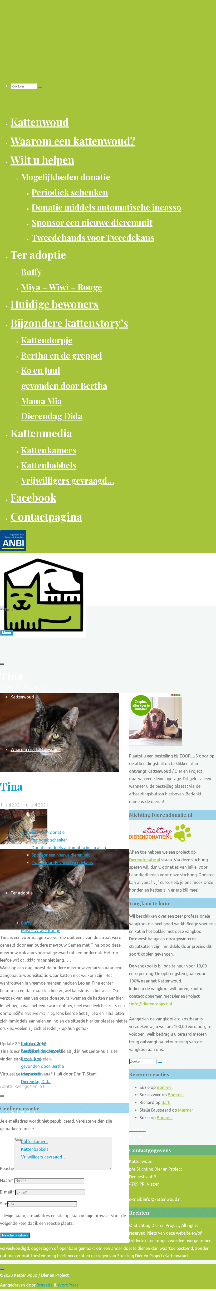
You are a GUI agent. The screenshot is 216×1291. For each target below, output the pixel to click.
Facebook (20, 1187)
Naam (6, 1180)
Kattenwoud (22, 697)
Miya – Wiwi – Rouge (40, 930)
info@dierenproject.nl (151, 1003)
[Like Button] (2, 1096)
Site (3, 1203)
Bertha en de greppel (40, 1051)
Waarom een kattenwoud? (36, 749)
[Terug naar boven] (2, 1269)
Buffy (26, 923)
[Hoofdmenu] (6, 632)
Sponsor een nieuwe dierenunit (61, 855)
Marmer (185, 1110)
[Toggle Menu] (2, 664)
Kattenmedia (23, 1111)
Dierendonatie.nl (144, 859)
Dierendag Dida (36, 1081)
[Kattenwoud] (43, 636)
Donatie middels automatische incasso (69, 847)
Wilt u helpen (23, 802)
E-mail (7, 1192)
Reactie (7, 1168)
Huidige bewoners (28, 961)
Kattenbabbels (34, 1149)
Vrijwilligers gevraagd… (43, 1157)
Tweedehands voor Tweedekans (62, 862)
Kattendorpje (33, 1043)
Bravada (44, 1285)
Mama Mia (31, 1074)
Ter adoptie (22, 893)
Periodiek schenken (50, 840)
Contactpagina (25, 1240)
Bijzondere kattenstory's (34, 1013)
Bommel (165, 1087)
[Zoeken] (40, 87)
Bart (165, 1102)
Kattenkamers (34, 1141)
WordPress (68, 1285)
